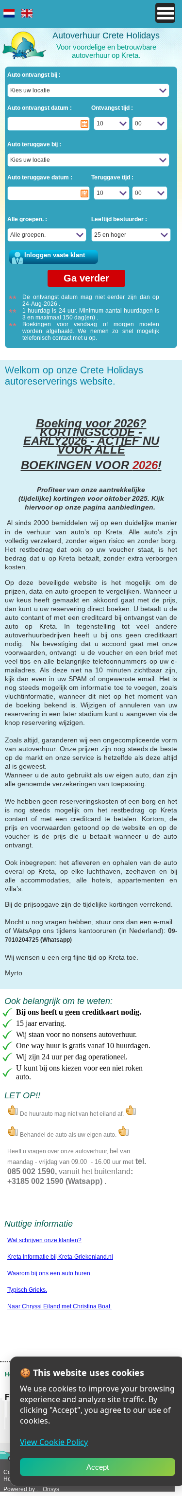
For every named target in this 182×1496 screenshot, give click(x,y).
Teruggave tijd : (112, 177)
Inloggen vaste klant (54, 255)
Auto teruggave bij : (34, 144)
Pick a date (84, 124)
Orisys (51, 1489)
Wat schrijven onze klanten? (44, 1240)
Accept (97, 1467)
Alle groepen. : (27, 219)
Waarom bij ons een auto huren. (49, 1273)
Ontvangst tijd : (112, 108)
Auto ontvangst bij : (34, 74)
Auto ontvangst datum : (39, 108)
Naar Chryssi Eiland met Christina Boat (59, 1306)
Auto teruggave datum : (39, 177)
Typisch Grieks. (27, 1289)
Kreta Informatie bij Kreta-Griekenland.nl (60, 1256)
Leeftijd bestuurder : (119, 219)
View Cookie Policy (54, 1442)
